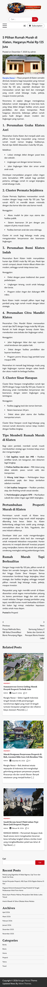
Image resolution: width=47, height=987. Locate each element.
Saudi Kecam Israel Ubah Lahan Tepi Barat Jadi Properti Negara (21, 823)
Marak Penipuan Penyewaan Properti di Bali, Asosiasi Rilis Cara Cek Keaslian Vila (23, 755)
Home (5, 953)
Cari (4, 859)
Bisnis (4, 949)
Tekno (5, 962)
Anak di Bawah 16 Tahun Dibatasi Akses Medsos (18, 901)
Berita (5, 945)
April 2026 (6, 912)
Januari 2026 (7, 925)
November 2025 (8, 934)
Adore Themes (25, 983)
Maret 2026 (7, 916)
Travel (5, 966)
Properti (14, 612)
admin (33, 52)
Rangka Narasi (9, 78)
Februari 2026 (7, 921)
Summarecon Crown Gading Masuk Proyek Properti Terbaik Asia (20, 688)
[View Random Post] (24, 26)
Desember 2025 (8, 929)
